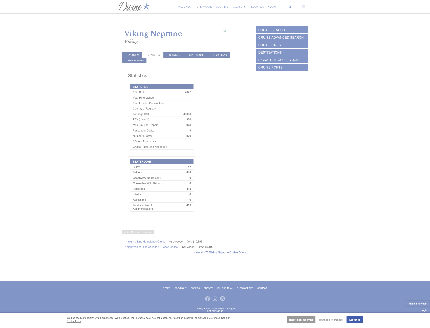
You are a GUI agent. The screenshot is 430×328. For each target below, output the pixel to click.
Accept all (354, 319)
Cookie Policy (74, 321)
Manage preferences (331, 319)
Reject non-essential (301, 319)
